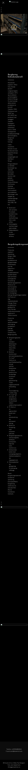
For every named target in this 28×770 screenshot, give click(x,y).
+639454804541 (17, 749)
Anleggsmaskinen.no (14, 767)
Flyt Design (20, 763)
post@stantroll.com (16, 751)
